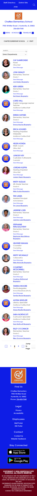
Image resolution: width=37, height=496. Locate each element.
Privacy (18, 410)
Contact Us (18, 436)
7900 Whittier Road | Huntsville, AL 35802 (18, 26)
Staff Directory (9, 3)
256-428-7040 (18, 29)
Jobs (16, 7)
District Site (23, 3)
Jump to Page (28, 346)
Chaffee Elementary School (14, 41)
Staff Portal (18, 423)
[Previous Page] (6, 346)
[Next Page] (23, 346)
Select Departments (10, 54)
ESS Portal (18, 426)
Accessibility (18, 413)
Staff (31, 41)
